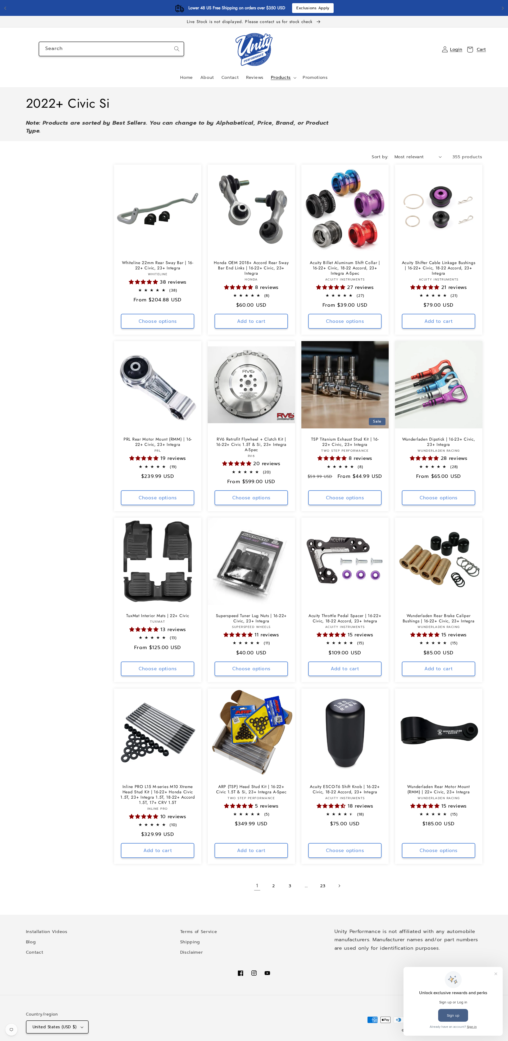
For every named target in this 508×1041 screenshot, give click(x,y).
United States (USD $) (55, 1027)
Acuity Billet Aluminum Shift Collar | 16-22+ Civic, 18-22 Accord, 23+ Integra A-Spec (345, 268)
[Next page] (339, 886)
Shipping (190, 942)
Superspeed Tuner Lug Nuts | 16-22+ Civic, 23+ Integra (251, 618)
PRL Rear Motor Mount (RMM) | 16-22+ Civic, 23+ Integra (158, 442)
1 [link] (257, 885)
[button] (283, 77)
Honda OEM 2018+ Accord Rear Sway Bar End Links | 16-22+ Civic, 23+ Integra (251, 268)
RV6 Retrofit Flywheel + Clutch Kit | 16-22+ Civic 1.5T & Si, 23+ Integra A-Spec (251, 444)
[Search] (177, 49)
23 (322, 885)
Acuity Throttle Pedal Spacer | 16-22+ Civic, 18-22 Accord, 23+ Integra (345, 618)
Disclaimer (191, 952)
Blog (31, 942)
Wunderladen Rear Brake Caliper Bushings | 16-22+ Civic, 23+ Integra (439, 618)
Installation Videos (46, 931)
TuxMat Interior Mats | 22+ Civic (157, 615)
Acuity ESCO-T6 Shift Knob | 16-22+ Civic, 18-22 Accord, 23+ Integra (345, 789)
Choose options (158, 321)
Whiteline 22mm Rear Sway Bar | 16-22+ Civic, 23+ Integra (157, 265)
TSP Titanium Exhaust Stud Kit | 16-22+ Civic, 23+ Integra (345, 442)
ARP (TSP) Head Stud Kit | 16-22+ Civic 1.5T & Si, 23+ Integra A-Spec (251, 789)
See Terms (285, 8)
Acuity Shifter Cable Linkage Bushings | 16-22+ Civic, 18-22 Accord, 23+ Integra (438, 268)
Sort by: (380, 156)
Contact (34, 952)
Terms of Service (198, 931)
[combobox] (111, 49)
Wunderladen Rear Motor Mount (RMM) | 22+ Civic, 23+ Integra (438, 789)
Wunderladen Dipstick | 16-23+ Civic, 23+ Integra (438, 442)
